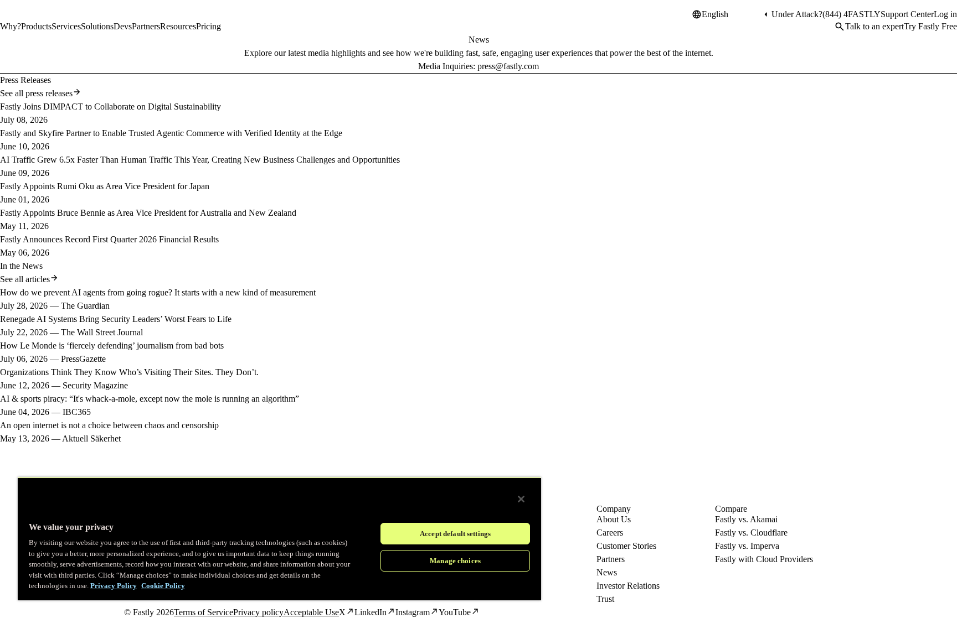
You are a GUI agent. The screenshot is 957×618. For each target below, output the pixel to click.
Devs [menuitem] (123, 26)
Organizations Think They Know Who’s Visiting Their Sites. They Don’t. (129, 372)
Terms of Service (203, 612)
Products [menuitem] (36, 26)
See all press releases (36, 93)
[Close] (521, 499)
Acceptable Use (311, 612)
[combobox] (731, 14)
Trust (605, 599)
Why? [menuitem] (10, 26)
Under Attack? (796, 14)
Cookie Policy (163, 585)
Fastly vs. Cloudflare (751, 532)
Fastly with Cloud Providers (764, 559)
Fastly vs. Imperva (747, 546)
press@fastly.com (508, 66)
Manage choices (455, 561)
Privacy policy (258, 612)
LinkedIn (370, 612)
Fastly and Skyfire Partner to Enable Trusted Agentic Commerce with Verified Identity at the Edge (171, 133)
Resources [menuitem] (178, 26)
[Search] (839, 26)
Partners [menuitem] (146, 26)
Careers (609, 532)
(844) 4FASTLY (851, 14)
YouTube (455, 612)
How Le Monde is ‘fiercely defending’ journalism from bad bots (112, 345)
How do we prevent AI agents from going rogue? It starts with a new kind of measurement (158, 292)
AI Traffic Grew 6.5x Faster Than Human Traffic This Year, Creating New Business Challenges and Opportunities (200, 159)
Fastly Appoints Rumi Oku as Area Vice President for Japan (104, 186)
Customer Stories (626, 546)
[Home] (28, 18)
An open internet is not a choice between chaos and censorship (109, 425)
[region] (279, 538)
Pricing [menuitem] (208, 26)
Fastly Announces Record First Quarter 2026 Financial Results (109, 239)
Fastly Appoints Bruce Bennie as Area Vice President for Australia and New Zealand (148, 212)
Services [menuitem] (66, 26)
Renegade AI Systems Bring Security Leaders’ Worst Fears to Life (115, 319)
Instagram (412, 612)
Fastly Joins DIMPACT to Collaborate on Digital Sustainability (110, 106)
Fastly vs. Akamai (746, 519)
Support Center (907, 14)
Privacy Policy (113, 585)
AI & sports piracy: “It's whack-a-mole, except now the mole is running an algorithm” (149, 398)
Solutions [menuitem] (97, 26)
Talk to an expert (874, 26)
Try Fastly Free (930, 26)
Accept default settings (455, 533)
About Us (613, 519)
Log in (945, 14)
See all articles (25, 279)
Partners (610, 559)
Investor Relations (628, 585)
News (606, 572)
